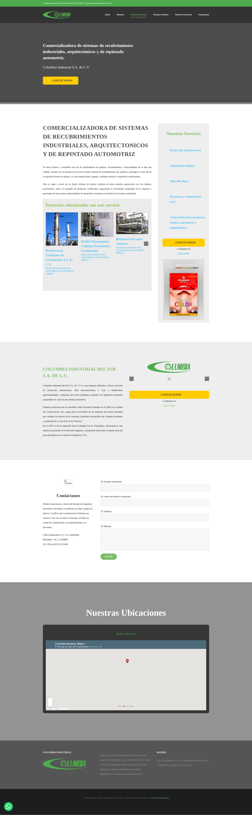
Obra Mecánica (179, 181)
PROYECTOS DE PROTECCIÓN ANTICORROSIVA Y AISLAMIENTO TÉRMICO (60, 271)
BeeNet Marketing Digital (160, 798)
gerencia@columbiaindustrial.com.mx (99, 3)
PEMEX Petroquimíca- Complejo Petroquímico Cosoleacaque (96, 246)
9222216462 (183, 253)
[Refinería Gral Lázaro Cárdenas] (132, 223)
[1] (169, 378)
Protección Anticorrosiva (185, 150)
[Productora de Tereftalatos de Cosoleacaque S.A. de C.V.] (62, 229)
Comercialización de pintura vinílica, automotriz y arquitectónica (187, 222)
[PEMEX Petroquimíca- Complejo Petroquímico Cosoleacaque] (97, 224)
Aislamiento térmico (182, 165)
